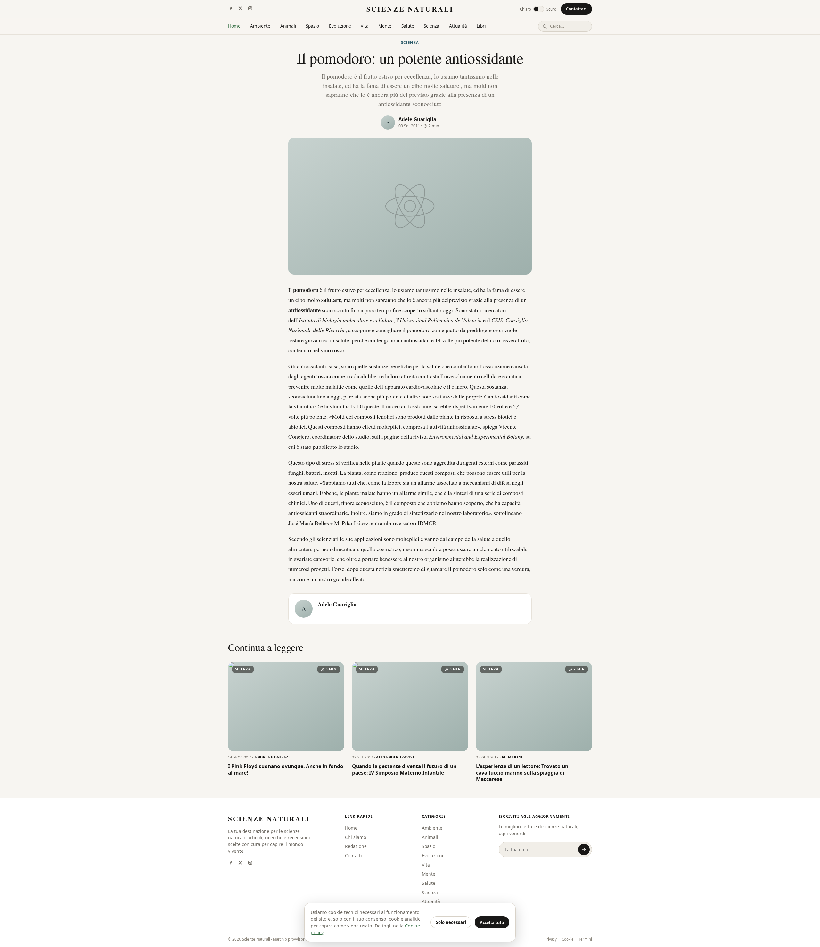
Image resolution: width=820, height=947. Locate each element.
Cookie (568, 939)
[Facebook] (230, 9)
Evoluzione (340, 26)
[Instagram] (250, 9)
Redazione (356, 846)
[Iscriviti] (584, 849)
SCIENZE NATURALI (410, 9)
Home (234, 26)
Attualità (458, 26)
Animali (288, 26)
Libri (481, 26)
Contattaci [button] (576, 9)
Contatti (353, 855)
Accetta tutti (492, 922)
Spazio (312, 26)
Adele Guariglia (417, 119)
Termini (585, 939)
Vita (365, 26)
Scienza (431, 26)
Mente (384, 26)
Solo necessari (451, 922)
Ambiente (260, 26)
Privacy (550, 939)
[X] (240, 9)
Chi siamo (355, 837)
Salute (407, 26)
